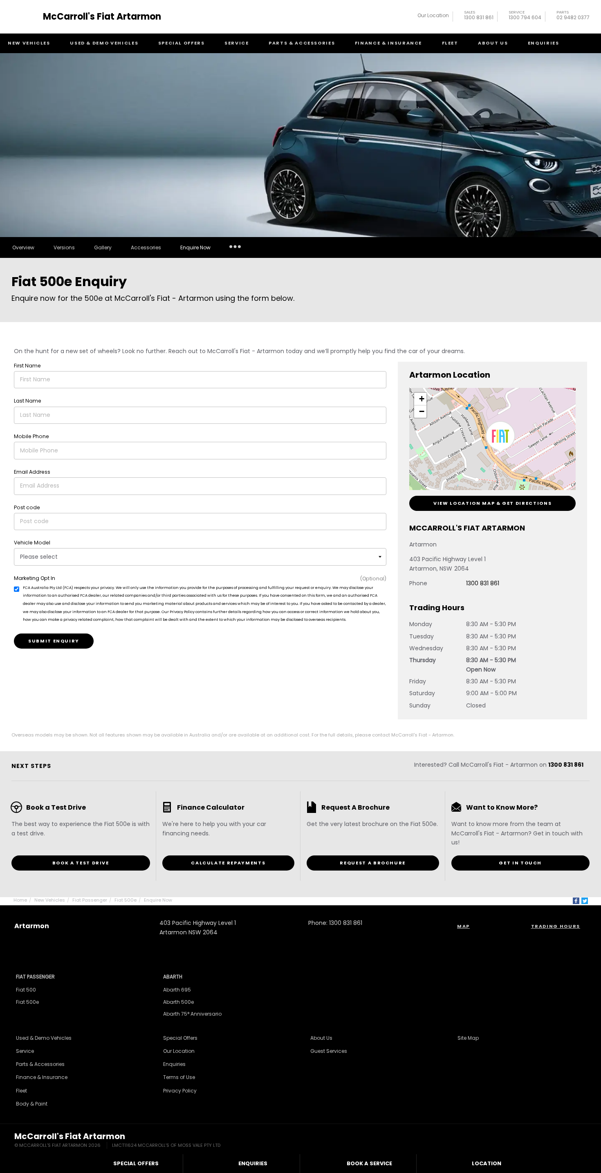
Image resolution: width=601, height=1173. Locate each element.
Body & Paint (31, 1103)
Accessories (146, 247)
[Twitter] (584, 901)
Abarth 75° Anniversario (192, 1013)
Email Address (32, 471)
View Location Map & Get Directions (492, 503)
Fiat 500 (26, 989)
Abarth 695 (177, 989)
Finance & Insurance (388, 43)
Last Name (27, 400)
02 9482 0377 (573, 16)
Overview (23, 247)
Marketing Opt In (34, 578)
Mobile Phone (31, 436)
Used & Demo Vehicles (104, 43)
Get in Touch (520, 863)
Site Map (468, 1037)
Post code (27, 507)
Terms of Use (179, 1077)
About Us (493, 43)
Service (236, 43)
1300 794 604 (525, 16)
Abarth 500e (178, 1001)
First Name (27, 365)
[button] (500, 437)
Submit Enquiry (53, 641)
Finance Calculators (235, 258)
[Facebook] (576, 901)
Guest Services (328, 1051)
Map (463, 926)
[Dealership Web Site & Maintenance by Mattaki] (571, 1140)
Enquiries (543, 43)
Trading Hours (555, 926)
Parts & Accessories (302, 43)
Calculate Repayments (228, 863)
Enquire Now (195, 247)
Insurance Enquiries (235, 246)
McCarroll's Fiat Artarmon (102, 16)
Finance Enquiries (232, 270)
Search (583, 43)
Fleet (450, 43)
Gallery (103, 247)
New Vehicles (29, 43)
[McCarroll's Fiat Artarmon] (25, 16)
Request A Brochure (373, 863)
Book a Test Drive (80, 863)
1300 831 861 (478, 16)
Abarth (172, 976)
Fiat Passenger (89, 900)
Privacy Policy (180, 1090)
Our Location (433, 15)
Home (20, 900)
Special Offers (181, 43)
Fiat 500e (125, 900)
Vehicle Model (32, 542)
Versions (64, 247)
